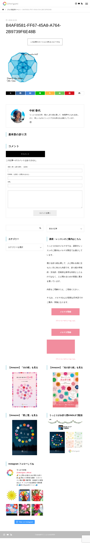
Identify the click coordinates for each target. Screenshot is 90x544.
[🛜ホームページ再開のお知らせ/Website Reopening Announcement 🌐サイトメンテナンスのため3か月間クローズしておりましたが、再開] (24, 495)
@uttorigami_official (24, 472)
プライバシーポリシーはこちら (65, 321)
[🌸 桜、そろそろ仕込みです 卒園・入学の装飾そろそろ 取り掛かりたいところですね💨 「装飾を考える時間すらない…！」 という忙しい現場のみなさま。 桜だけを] (24, 510)
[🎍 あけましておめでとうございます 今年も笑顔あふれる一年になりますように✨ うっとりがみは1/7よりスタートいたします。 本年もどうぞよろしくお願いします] (37, 510)
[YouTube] (79, 3)
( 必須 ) (18, 167)
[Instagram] (76, 3)
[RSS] (82, 3)
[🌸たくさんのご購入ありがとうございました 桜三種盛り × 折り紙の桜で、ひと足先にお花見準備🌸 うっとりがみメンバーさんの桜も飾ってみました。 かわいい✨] (37, 495)
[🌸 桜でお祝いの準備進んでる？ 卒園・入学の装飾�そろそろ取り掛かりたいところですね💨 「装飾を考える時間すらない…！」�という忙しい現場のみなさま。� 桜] (12, 510)
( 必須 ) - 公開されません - (19, 174)
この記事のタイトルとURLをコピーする (45, 42)
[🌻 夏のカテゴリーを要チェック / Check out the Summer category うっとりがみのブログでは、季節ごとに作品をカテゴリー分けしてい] (12, 495)
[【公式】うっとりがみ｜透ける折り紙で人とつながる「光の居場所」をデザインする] (10, 3)
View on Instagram (26, 522)
